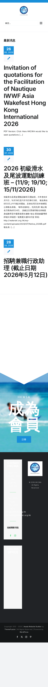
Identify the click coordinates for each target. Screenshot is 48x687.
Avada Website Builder (32, 626)
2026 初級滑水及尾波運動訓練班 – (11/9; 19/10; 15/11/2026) (26, 179)
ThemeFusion (10, 629)
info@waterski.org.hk (13, 512)
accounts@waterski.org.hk (18, 515)
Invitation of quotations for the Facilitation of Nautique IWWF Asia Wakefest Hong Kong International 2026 (25, 95)
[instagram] (15, 536)
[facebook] (11, 536)
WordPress (24, 632)
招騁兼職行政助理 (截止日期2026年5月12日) (26, 267)
